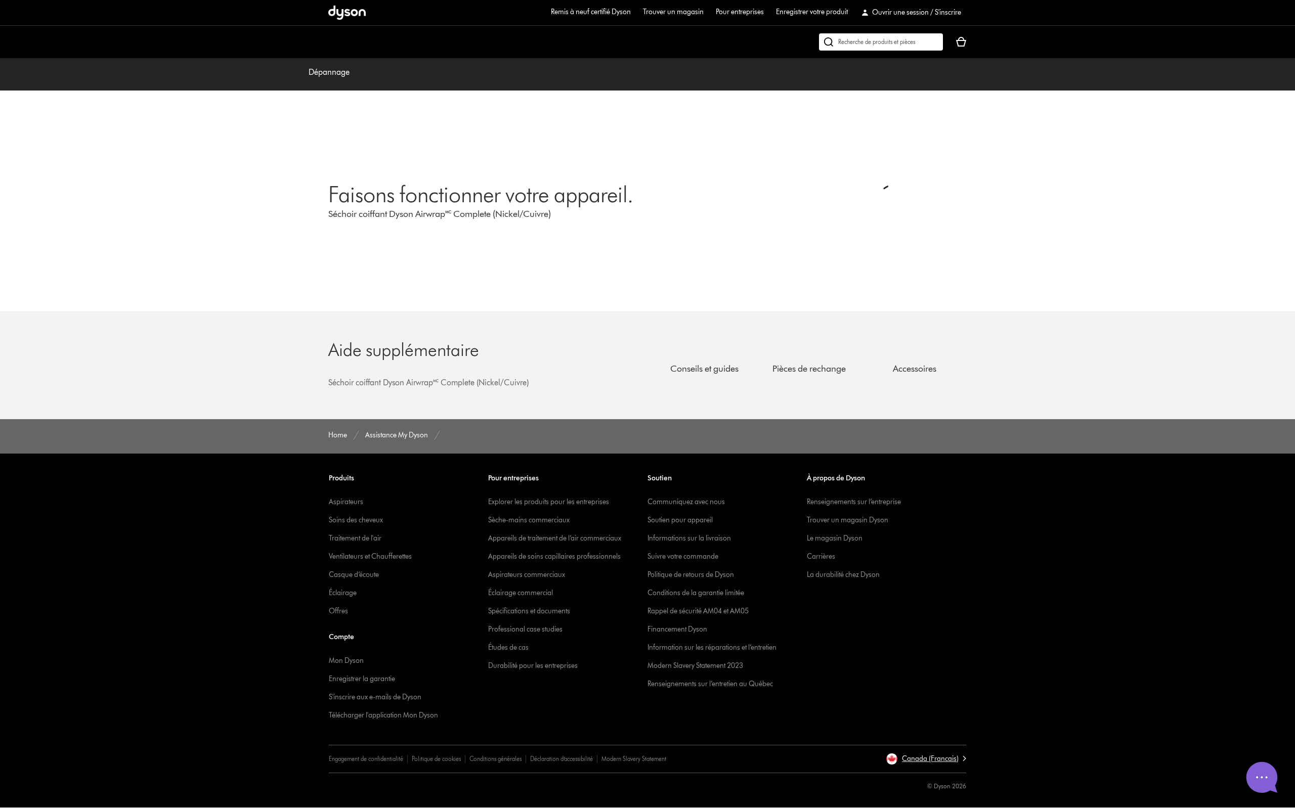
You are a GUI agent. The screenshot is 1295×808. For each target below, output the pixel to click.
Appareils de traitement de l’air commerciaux (554, 538)
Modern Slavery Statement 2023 (695, 665)
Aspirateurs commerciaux (526, 574)
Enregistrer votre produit (812, 12)
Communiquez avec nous (686, 502)
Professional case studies (525, 629)
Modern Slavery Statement (633, 758)
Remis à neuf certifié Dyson (591, 12)
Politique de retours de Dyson (691, 574)
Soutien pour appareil (680, 520)
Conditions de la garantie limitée (696, 593)
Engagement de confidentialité (366, 758)
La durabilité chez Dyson (843, 574)
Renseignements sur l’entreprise (854, 502)
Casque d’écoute (354, 574)
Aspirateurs (346, 502)
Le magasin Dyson (834, 538)
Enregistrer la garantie (362, 679)
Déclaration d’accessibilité (561, 758)
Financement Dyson (677, 629)
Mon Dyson (346, 660)
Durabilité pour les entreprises (533, 665)
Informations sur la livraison (689, 538)
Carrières (821, 556)
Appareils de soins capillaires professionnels (554, 556)
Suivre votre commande (683, 556)
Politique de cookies (436, 758)
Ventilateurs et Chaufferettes (370, 556)
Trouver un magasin (673, 12)
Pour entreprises (740, 12)
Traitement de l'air (355, 538)
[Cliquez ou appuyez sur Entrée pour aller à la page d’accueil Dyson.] (347, 13)
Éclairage (343, 593)
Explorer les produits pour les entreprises (548, 502)
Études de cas (508, 647)
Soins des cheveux (356, 520)
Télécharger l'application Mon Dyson (383, 715)
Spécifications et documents (529, 611)
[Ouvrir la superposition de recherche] (881, 42)
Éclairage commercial (520, 593)
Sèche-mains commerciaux (529, 520)
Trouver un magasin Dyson (847, 520)
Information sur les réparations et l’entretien (712, 647)
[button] (926, 759)
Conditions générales (495, 758)
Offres (338, 611)
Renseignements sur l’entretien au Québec (710, 684)
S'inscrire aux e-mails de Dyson (375, 697)
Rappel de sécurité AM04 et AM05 (698, 611)
